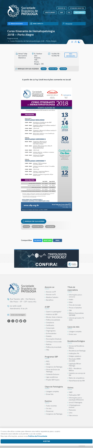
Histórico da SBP (51, 314)
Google (44, 69)
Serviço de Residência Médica (76, 347)
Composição (50, 328)
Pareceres (72, 410)
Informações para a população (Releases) (76, 398)
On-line (48, 408)
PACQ (48, 364)
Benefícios (49, 300)
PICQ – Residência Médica (75, 369)
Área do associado (17, 24)
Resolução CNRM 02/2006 (74, 360)
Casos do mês (73, 326)
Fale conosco (79, 12)
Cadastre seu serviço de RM (77, 374)
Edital (70, 302)
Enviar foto (49, 394)
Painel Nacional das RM (77, 380)
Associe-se (61, 8)
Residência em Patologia (77, 350)
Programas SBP (51, 356)
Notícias (48, 344)
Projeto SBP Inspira (52, 380)
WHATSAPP (48, 240)
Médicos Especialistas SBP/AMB (76, 314)
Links (70, 412)
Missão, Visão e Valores (54, 317)
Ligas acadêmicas (52, 377)
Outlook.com (53, 69)
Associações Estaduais (53, 339)
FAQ (69, 12)
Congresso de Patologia (54, 367)
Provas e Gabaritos (75, 307)
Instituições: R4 (74, 353)
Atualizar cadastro (77, 8)
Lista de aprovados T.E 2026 (76, 319)
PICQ (47, 361)
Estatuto (49, 336)
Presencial (49, 411)
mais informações (70, 55)
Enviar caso (73, 334)
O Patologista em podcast (74, 406)
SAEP (61, 12)
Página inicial (12, 38)
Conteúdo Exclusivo (52, 374)
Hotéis (71, 299)
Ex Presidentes (51, 333)
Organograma (50, 330)
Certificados (50, 325)
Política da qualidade (53, 320)
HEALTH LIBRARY (50, 12)
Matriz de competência (76, 378)
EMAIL (57, 240)
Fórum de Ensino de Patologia (53, 370)
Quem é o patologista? (53, 311)
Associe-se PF (51, 292)
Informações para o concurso (75, 295)
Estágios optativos (75, 356)
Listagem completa (52, 391)
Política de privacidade (53, 347)
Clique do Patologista (54, 386)
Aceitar (46, 441)
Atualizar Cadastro (52, 297)
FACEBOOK (37, 240)
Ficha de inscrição (75, 305)
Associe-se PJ (51, 294)
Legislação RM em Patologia (75, 364)
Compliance (50, 322)
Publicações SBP (74, 395)
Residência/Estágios (76, 341)
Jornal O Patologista (75, 402)
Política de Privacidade (37, 436)
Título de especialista (72, 289)
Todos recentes (51, 406)
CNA (70, 310)
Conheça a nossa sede (54, 341)
